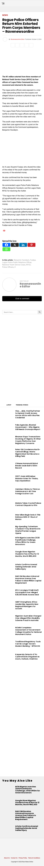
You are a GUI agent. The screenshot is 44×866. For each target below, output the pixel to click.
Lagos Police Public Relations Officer (16, 262)
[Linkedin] (23, 245)
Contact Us (14, 858)
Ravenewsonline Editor (18, 39)
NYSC (28, 265)
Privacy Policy (23, 858)
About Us (7, 858)
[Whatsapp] (6, 249)
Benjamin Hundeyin (21, 260)
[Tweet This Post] (17, 45)
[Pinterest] (31, 245)
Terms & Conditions (34, 858)
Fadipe (33, 260)
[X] (15, 245)
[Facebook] (6, 245)
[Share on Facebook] (13, 45)
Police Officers (8, 267)
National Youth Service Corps (13, 265)
